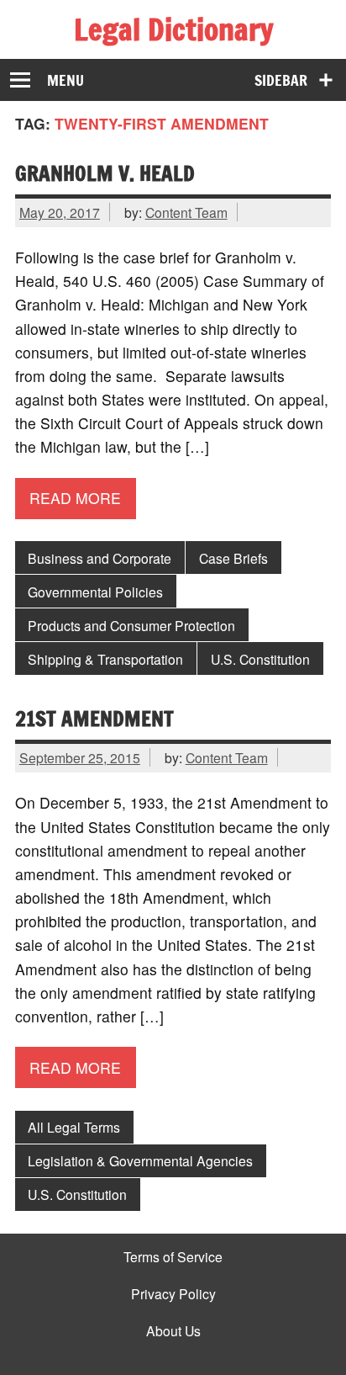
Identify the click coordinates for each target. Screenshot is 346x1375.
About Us (173, 1331)
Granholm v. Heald (105, 173)
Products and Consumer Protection (131, 625)
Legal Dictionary (173, 29)
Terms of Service (173, 1257)
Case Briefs (233, 558)
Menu (65, 80)
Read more (75, 497)
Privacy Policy (173, 1294)
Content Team (186, 212)
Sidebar (280, 80)
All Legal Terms (74, 1127)
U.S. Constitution (260, 659)
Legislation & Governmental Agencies (140, 1160)
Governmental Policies (95, 591)
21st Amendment (94, 718)
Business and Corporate (99, 558)
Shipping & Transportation (105, 659)
